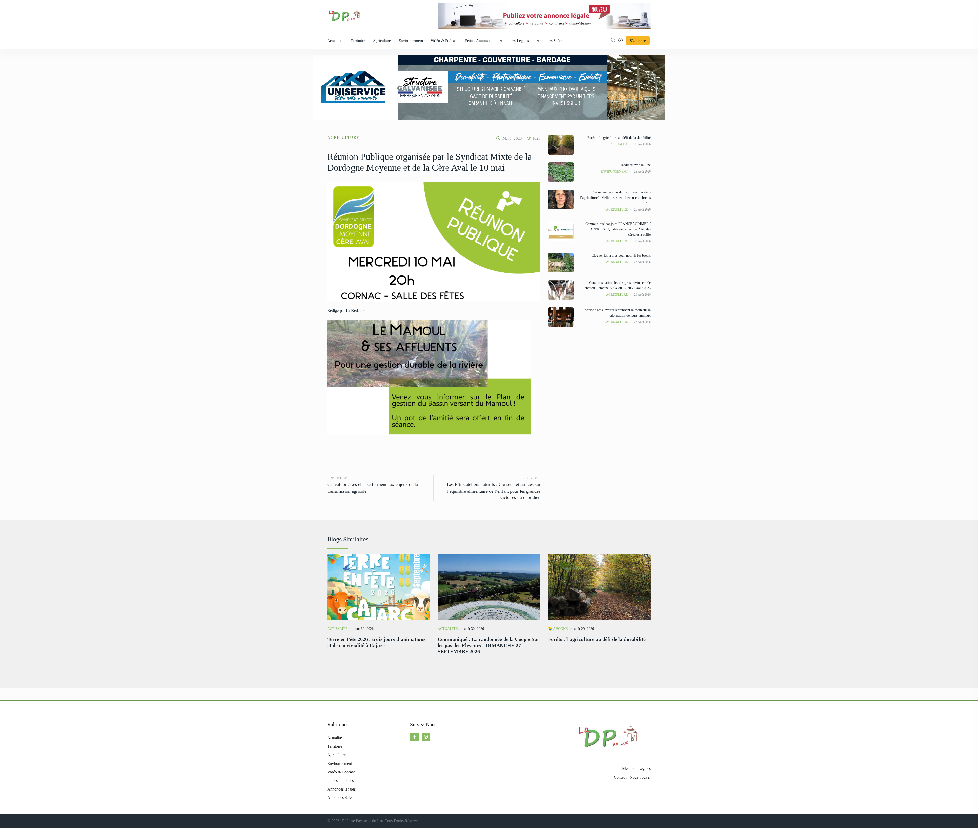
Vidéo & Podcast (444, 40)
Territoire (358, 40)
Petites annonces (478, 40)
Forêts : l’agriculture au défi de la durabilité (619, 138)
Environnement (411, 40)
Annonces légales (514, 40)
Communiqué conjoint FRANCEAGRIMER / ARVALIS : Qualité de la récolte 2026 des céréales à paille (618, 229)
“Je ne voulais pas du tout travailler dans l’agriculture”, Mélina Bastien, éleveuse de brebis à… (615, 197)
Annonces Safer (549, 40)
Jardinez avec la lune (636, 165)
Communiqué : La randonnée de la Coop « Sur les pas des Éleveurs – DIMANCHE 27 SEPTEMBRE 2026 (488, 645)
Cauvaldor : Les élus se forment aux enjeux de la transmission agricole (372, 484)
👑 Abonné (558, 629)
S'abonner (638, 41)
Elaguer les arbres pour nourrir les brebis (621, 255)
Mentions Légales (636, 768)
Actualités (335, 40)
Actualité (619, 144)
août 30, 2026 (364, 629)
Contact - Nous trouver (632, 777)
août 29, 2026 (584, 629)
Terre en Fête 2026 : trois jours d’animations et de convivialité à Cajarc (376, 642)
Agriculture (382, 40)
